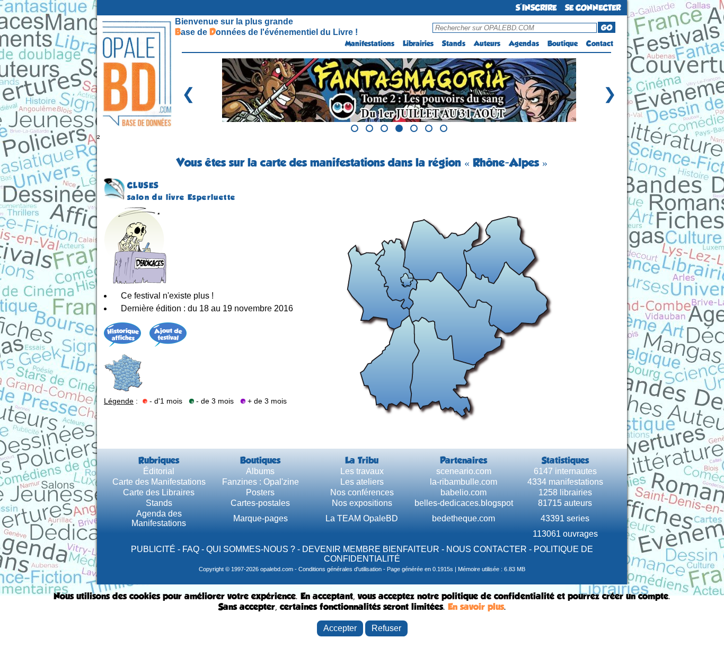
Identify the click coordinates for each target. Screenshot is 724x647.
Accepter (340, 628)
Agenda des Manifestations (158, 518)
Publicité (153, 549)
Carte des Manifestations (159, 481)
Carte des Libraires (159, 492)
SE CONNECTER (593, 7)
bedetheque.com (463, 518)
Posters (260, 492)
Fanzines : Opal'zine (260, 481)
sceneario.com (463, 471)
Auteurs (487, 43)
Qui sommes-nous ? (250, 549)
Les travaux (362, 471)
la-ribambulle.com (463, 481)
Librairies (418, 43)
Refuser (386, 628)
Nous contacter (486, 549)
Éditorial (158, 471)
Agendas (524, 43)
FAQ (190, 549)
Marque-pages (260, 518)
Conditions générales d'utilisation (340, 569)
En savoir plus (476, 606)
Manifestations (369, 43)
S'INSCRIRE (536, 7)
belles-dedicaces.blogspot (463, 503)
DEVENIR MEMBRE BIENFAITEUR (370, 549)
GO (606, 27)
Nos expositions (362, 503)
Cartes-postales (260, 503)
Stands (453, 43)
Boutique (563, 43)
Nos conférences (362, 492)
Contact (599, 43)
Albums (260, 471)
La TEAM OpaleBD (361, 518)
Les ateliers (362, 481)
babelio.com (463, 492)
